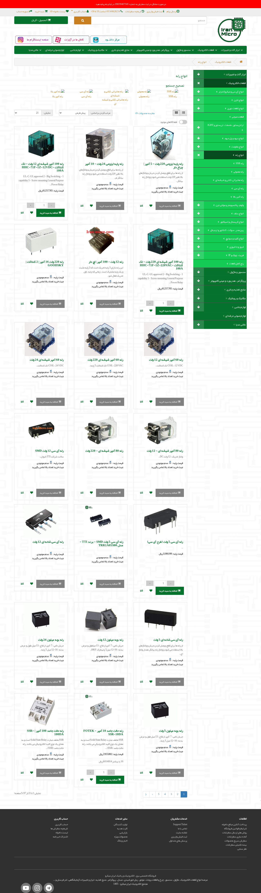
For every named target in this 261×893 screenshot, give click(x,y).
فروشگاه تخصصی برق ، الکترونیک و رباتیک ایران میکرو (130, 875)
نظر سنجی (242, 848)
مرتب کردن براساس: (100, 112)
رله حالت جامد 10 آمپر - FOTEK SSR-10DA (103, 732)
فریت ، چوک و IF (236, 255)
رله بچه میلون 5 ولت (171, 731)
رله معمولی (238, 171)
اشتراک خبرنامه (60, 836)
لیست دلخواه (62, 832)
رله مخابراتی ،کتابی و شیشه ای (229, 180)
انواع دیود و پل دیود (234, 138)
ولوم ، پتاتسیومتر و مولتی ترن (229, 205)
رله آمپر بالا (238, 196)
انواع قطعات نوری (235, 108)
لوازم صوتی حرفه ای (54, 49)
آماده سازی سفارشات (237, 836)
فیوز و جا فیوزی (236, 246)
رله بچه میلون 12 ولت (110, 640)
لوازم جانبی (240, 307)
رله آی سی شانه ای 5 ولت (168, 640)
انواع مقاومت (237, 146)
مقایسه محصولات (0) (145, 113)
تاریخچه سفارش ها (59, 828)
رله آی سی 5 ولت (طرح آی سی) (165, 542)
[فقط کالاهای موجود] (183, 122)
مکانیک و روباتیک (237, 298)
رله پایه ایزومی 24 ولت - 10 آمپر (104, 164)
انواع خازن (238, 100)
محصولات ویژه (120, 836)
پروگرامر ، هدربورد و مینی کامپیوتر (228, 280)
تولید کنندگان (120, 824)
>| (146, 794)
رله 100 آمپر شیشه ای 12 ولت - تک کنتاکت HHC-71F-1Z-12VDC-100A (42, 167)
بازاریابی (123, 832)
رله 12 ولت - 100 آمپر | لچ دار (106, 262)
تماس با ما (182, 828)
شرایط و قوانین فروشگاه (235, 828)
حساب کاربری (61, 824)
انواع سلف (238, 213)
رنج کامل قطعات (236, 263)
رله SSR (239, 163)
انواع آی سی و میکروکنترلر (231, 91)
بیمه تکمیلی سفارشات (236, 844)
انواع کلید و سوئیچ (234, 238)
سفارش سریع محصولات (236, 840)
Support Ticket (180, 824)
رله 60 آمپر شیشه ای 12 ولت (166, 360)
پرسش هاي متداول (178, 840)
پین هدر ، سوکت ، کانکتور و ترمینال (227, 230)
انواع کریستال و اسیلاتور (232, 221)
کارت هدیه (122, 828)
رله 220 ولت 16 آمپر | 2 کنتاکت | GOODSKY (45, 263)
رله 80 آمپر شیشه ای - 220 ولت (104, 451)
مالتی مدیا (240, 324)
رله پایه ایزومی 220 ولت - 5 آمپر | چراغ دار (163, 165)
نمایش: (47, 112)
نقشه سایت (181, 832)
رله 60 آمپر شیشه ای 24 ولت (47, 360)
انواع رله (202, 61)
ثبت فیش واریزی (179, 836)
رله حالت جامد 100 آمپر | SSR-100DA (45, 732)
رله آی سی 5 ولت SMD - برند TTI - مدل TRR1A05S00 (101, 543)
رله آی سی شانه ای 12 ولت (48, 542)
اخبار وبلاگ (122, 840)
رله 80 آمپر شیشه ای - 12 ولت (165, 451)
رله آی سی (238, 188)
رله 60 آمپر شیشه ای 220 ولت (105, 360)
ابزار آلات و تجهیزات (236, 74)
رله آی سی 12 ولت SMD (49, 451)
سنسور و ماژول (237, 272)
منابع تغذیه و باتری (236, 289)
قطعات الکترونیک (223, 61)
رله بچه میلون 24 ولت (51, 640)
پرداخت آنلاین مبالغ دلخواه (234, 824)
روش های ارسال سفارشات (234, 832)
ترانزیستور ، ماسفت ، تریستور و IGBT (226, 125)
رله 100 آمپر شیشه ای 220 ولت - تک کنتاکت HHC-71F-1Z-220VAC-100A (161, 265)
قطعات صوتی (237, 116)
